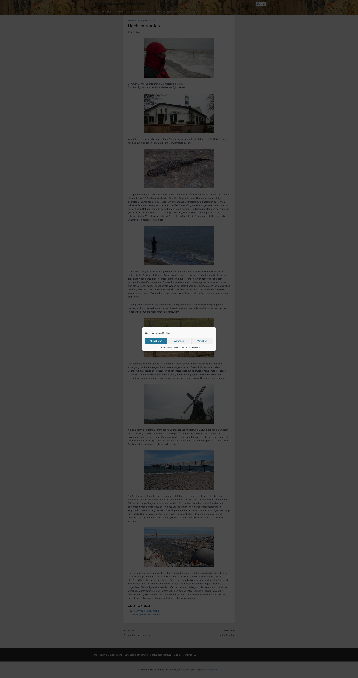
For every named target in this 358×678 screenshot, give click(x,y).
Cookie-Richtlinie (165, 347)
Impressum (196, 347)
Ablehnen (179, 341)
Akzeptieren (156, 341)
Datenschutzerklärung (181, 347)
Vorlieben (202, 341)
